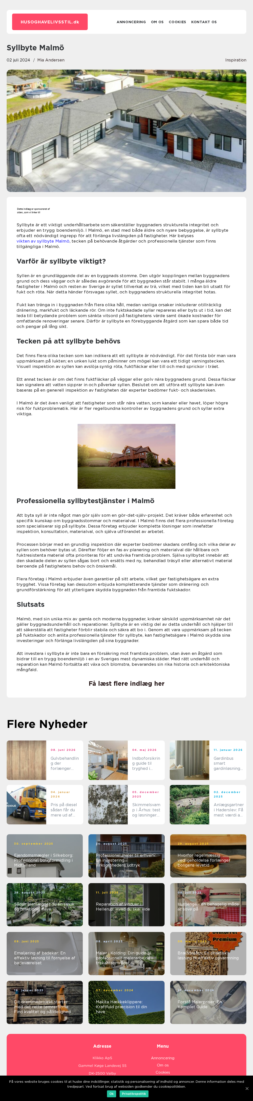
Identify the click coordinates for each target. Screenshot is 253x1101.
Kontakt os (204, 22)
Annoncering (131, 22)
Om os (157, 22)
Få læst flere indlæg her (127, 683)
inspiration (235, 60)
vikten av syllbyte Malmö (43, 241)
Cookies (177, 22)
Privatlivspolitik (134, 1094)
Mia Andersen (50, 60)
